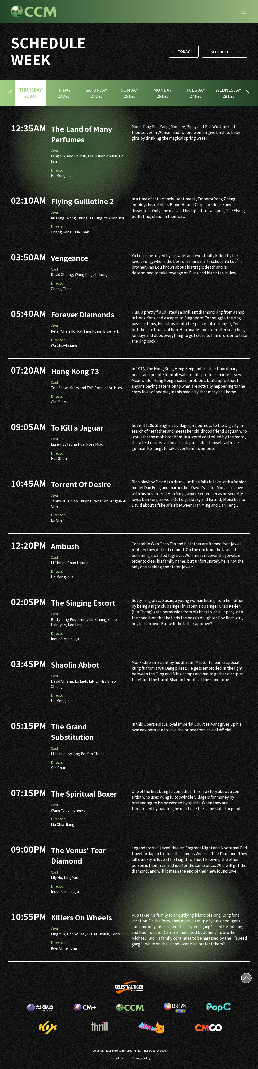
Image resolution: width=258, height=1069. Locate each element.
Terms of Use (115, 1058)
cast (54, 150)
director (58, 170)
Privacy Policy (141, 1058)
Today (184, 51)
